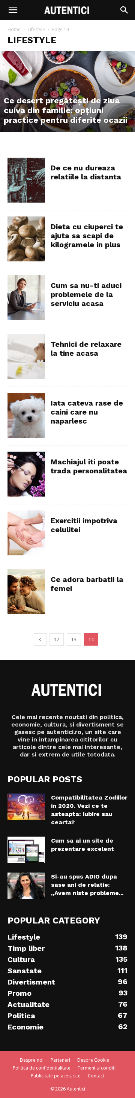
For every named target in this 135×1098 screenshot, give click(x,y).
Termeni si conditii (97, 1068)
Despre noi (32, 1060)
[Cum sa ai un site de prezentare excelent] (26, 850)
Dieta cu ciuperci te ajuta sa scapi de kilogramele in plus (87, 235)
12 (56, 639)
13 (73, 639)
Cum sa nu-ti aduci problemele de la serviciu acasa (86, 294)
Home (14, 29)
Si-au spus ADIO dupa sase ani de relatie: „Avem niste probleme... (87, 885)
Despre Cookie (93, 1060)
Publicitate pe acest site (56, 1076)
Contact (96, 1076)
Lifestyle (36, 29)
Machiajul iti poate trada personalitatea (89, 466)
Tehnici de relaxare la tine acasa (86, 349)
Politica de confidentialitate (41, 1068)
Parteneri (60, 1060)
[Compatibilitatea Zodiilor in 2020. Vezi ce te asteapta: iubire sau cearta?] (26, 807)
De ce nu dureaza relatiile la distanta (86, 172)
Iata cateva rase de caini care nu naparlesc (87, 411)
